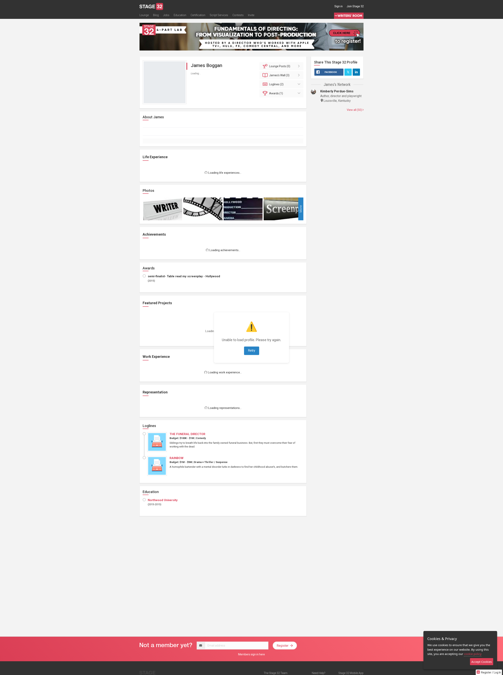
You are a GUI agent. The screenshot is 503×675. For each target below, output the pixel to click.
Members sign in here (251, 654)
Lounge (144, 15)
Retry (251, 350)
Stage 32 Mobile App (350, 673)
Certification (198, 15)
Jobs (166, 15)
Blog (156, 15)
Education (180, 15)
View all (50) (355, 109)
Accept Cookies (481, 662)
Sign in (338, 6)
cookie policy (473, 654)
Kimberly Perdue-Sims (336, 91)
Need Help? (318, 673)
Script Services (219, 15)
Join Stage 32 (355, 6)
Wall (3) (279, 75)
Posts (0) (279, 66)
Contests (238, 15)
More (301, 209)
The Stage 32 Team (275, 673)
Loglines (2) (276, 84)
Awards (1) (276, 93)
